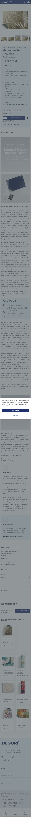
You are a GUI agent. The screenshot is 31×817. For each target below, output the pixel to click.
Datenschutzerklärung (11, 406)
